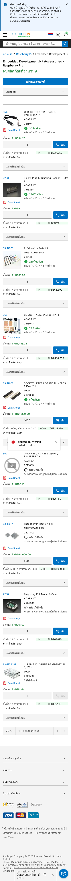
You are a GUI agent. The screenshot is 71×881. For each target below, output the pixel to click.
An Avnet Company (14, 856)
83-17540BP (10, 664)
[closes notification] (66, 4)
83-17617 (8, 523)
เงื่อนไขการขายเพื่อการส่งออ (17, 832)
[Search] (65, 44)
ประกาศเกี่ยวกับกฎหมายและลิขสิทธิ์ (46, 828)
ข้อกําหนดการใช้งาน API (48, 832)
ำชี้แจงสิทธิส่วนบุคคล (14, 828)
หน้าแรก (7, 54)
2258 (6, 594)
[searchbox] (32, 44)
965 (5, 314)
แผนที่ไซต (8, 837)
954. (5, 112)
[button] (5, 35)
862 (5, 453)
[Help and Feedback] (63, 873)
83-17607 (8, 383)
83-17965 (8, 248)
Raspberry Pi (23, 54)
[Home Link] (28, 35)
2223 (6, 177)
